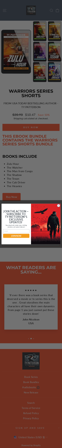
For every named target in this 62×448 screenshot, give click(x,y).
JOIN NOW (16, 235)
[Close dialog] (58, 205)
